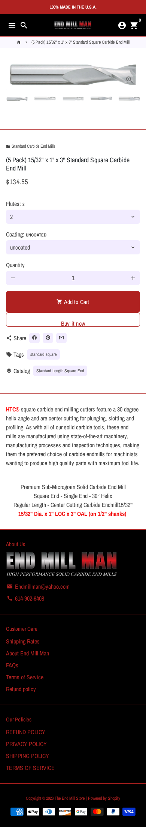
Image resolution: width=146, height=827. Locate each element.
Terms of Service (24, 677)
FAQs (12, 665)
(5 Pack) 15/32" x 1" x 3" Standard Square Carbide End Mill (80, 42)
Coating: (26, 234)
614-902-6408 (25, 598)
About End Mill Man (27, 653)
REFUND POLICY (25, 732)
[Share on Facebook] (34, 338)
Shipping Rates (23, 641)
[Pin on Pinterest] (48, 338)
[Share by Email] (61, 338)
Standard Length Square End (60, 371)
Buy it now (73, 323)
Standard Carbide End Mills (30, 146)
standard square (43, 354)
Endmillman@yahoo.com (38, 586)
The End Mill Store (70, 798)
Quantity (15, 265)
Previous (13, 75)
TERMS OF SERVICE (30, 768)
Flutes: (15, 204)
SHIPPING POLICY (27, 756)
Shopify (114, 798)
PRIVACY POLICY (26, 744)
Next (133, 75)
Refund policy (21, 689)
